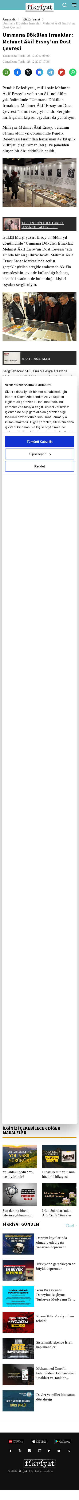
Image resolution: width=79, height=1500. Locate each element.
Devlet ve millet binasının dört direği (55, 1407)
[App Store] (19, 1126)
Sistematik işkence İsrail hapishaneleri (54, 1355)
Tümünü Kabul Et (39, 441)
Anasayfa (9, 19)
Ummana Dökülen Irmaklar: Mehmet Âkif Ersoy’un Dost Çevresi (33, 25)
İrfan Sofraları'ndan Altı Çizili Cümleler (57, 1223)
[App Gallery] (59, 1126)
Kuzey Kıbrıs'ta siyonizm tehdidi (54, 1328)
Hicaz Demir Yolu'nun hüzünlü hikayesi (58, 1184)
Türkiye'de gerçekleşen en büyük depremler (54, 1276)
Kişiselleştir (37, 454)
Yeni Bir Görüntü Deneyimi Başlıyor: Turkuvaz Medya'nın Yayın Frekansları (56, 1305)
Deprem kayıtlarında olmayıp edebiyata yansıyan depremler (52, 1253)
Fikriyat (22, 1481)
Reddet (39, 466)
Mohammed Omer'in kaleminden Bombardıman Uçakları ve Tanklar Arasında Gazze (56, 1383)
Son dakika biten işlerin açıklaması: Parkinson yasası (16, 1223)
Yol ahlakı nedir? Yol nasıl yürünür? (18, 1184)
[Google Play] (39, 1126)
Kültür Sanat (32, 19)
